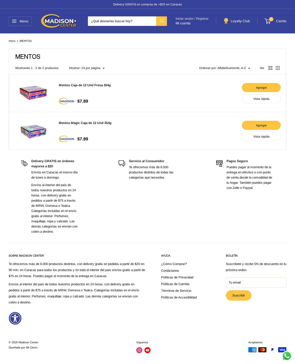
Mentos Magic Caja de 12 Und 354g (85, 123)
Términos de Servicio (176, 290)
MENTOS (26, 40)
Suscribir (238, 295)
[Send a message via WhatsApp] (287, 356)
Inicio (12, 40)
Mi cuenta (183, 23)
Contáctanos (170, 270)
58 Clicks (32, 347)
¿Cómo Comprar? (174, 264)
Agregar (261, 87)
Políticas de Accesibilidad (179, 297)
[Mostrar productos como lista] (271, 68)
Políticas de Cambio (175, 284)
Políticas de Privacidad (177, 277)
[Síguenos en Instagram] (139, 350)
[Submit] (161, 21)
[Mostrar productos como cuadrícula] (278, 68)
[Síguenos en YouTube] (147, 350)
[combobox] (127, 21)
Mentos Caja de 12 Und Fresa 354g (85, 85)
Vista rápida (261, 98)
